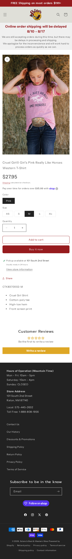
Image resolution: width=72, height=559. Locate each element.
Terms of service (57, 545)
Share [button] (9, 278)
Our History (13, 431)
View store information (19, 269)
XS (9, 214)
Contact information (46, 550)
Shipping (6, 183)
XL (52, 214)
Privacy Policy (14, 461)
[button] (5, 14)
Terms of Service (16, 469)
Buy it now (36, 249)
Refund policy (23, 545)
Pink (8, 200)
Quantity (7, 221)
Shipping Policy (15, 446)
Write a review (36, 350)
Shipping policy (26, 550)
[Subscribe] (58, 491)
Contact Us (13, 424)
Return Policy (14, 454)
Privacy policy (40, 545)
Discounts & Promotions (21, 439)
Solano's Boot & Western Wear (34, 541)
